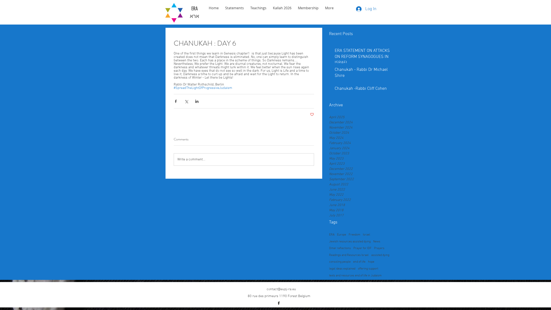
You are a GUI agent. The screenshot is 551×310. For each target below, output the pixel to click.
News (376, 241)
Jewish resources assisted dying (350, 241)
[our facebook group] (279, 303)
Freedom (354, 235)
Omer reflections (340, 248)
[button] (308, 8)
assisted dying (380, 255)
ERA (331, 235)
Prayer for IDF (362, 248)
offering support (368, 269)
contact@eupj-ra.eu (281, 289)
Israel (366, 235)
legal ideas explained (342, 269)
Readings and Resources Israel (349, 255)
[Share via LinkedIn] (197, 101)
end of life (359, 262)
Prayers (379, 248)
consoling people (340, 262)
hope (371, 262)
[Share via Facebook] (176, 101)
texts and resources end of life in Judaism (355, 275)
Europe (341, 235)
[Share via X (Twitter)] (186, 101)
